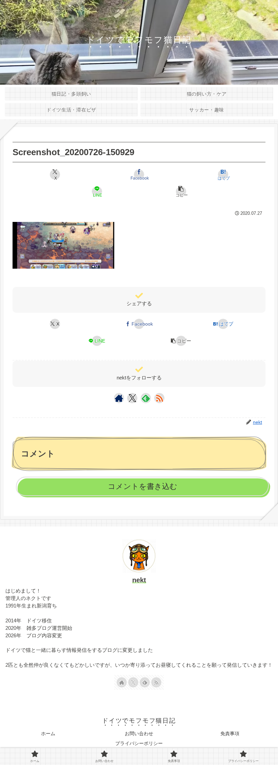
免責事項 (229, 733)
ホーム (48, 733)
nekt (139, 580)
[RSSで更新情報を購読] (159, 398)
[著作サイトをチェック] (119, 398)
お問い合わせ (139, 733)
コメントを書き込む (142, 486)
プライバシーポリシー (139, 743)
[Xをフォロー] (132, 398)
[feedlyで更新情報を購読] (145, 398)
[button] (181, 191)
